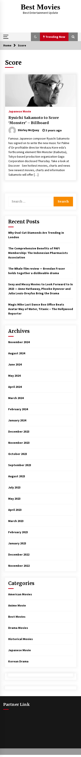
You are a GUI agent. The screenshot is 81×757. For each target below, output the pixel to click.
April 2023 (15, 510)
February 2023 (18, 532)
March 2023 (16, 521)
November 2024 (19, 342)
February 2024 (18, 409)
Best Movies (40, 7)
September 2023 (19, 465)
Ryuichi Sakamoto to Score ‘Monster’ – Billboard (33, 120)
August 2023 (16, 476)
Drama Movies (18, 628)
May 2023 (14, 499)
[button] (35, 36)
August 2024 (16, 353)
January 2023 (17, 543)
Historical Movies (20, 639)
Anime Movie (17, 605)
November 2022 (19, 566)
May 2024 (14, 376)
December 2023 (18, 431)
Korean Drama (18, 661)
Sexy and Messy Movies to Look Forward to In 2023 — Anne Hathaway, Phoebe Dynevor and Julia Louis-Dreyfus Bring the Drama (40, 288)
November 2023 (19, 443)
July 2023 (14, 487)
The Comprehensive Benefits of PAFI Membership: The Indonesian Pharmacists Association (38, 252)
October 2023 (17, 454)
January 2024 (17, 420)
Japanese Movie (19, 111)
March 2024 (16, 398)
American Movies (20, 594)
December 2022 (18, 554)
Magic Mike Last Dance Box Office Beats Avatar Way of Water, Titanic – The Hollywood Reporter (40, 308)
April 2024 (15, 387)
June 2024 (15, 364)
